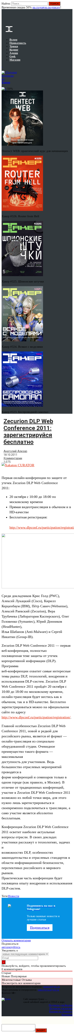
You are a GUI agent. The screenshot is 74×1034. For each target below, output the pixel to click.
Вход (70, 5)
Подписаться (39, 928)
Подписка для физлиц (60, 1005)
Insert (41, 1030)
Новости (13, 896)
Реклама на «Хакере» (60, 1011)
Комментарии (13, 458)
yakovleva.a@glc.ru (48, 989)
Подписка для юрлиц (60, 1008)
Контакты (67, 1014)
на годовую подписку (46, 7)
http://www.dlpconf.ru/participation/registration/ (36, 717)
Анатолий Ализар (15, 451)
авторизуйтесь (11, 947)
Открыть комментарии (16, 940)
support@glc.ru (51, 986)
